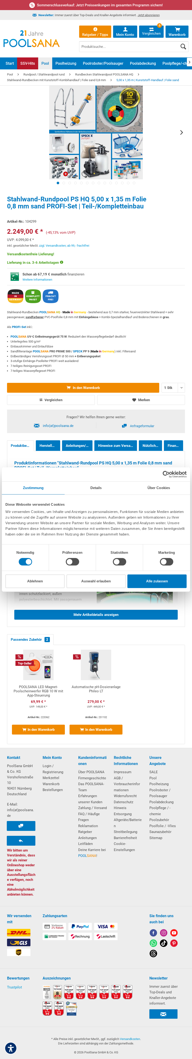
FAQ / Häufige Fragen (89, 817)
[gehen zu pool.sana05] (164, 933)
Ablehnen (35, 581)
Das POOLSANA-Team (91, 787)
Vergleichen (53, 400)
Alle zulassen (157, 581)
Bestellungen (53, 790)
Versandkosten (130, 1039)
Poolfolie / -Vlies (162, 826)
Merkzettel (51, 778)
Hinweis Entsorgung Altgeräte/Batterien (128, 817)
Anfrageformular (142, 426)
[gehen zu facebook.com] (153, 933)
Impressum (122, 772)
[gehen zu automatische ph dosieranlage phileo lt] (96, 694)
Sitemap (155, 838)
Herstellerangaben (50, 446)
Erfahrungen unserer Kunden (90, 799)
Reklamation (88, 826)
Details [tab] (96, 488)
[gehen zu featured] (174, 933)
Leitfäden (85, 844)
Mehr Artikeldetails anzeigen (96, 615)
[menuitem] (133, 43)
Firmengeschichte (92, 778)
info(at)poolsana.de (58, 426)
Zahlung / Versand (92, 808)
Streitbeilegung (125, 832)
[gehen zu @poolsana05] (164, 944)
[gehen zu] (58, 183)
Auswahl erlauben (96, 581)
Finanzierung (175, 446)
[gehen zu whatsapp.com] (153, 944)
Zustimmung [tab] (33, 488)
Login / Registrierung (53, 769)
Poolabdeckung (161, 802)
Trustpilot (14, 987)
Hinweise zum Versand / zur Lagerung (117, 446)
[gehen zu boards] (174, 944)
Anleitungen (87, 838)
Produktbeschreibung (22, 446)
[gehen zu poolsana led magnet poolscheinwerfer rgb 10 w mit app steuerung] (38, 694)
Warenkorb (51, 784)
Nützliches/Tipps (152, 446)
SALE (153, 772)
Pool (153, 778)
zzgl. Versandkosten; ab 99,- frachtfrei (64, 245)
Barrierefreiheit (125, 838)
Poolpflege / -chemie (159, 811)
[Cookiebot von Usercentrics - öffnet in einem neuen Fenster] (166, 474)
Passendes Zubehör (29, 639)
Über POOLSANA (91, 772)
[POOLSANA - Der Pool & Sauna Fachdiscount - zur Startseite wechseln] (32, 38)
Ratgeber (85, 832)
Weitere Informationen (37, 279)
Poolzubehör (159, 820)
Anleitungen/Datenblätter (79, 446)
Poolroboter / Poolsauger (159, 793)
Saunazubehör (160, 832)
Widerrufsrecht (125, 796)
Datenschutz (123, 802)
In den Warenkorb (86, 388)
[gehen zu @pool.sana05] (153, 954)
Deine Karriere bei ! (92, 853)
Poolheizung (159, 784)
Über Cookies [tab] (159, 488)
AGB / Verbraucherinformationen (127, 784)
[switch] (72, 561)
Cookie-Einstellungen (124, 847)
